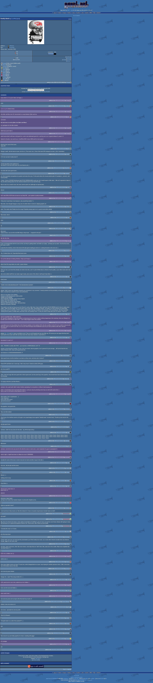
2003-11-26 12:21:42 (60, 267)
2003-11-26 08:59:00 (60, 235)
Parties (69, 12)
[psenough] (70, 287)
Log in (55, 12)
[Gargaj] (1, 63)
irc (106, 678)
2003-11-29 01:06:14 (60, 531)
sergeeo (67, 421)
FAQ (94, 12)
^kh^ (68, 486)
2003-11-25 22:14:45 (59, 141)
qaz (68, 372)
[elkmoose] (70, 223)
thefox (68, 256)
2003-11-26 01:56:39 (58, 223)
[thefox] (70, 256)
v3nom (67, 502)
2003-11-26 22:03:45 (61, 372)
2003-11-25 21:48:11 (60, 100)
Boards (78, 12)
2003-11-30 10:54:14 (61, 550)
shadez (67, 282)
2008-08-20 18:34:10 (58, 633)
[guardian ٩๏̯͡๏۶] (70, 649)
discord (102, 678)
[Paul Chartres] (70, 526)
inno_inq (67, 161)
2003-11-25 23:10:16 (58, 168)
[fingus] (70, 480)
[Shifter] (70, 206)
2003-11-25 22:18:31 (59, 154)
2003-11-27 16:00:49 (61, 446)
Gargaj (4, 63)
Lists (82, 12)
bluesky (44, 91)
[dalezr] (70, 574)
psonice (67, 250)
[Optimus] (70, 440)
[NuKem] (70, 192)
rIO (68, 446)
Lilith (68, 366)
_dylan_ (67, 106)
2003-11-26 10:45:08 (60, 240)
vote (72, 10)
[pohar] (70, 384)
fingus (68, 480)
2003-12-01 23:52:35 (60, 585)
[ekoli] (70, 212)
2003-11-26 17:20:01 (61, 337)
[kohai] (70, 235)
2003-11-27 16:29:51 (59, 451)
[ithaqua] (70, 414)
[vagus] (70, 472)
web (18, 18)
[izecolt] (70, 228)
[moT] (70, 187)
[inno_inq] (70, 161)
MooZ (4, 64)
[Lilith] (70, 366)
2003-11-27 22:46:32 (61, 486)
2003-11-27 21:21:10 (60, 472)
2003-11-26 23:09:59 (60, 384)
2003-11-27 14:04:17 (59, 440)
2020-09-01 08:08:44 (56, 649)
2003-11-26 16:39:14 (60, 322)
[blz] (70, 427)
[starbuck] (70, 173)
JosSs (4, 69)
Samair (67, 638)
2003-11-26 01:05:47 (61, 212)
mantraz (67, 409)
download (68, 57)
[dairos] (70, 531)
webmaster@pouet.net (82, 680)
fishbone (67, 508)
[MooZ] (1, 64)
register (69, 669)
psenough (67, 287)
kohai (68, 235)
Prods (59, 12)
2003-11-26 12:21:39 (60, 261)
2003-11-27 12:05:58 (61, 427)
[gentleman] (70, 633)
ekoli (68, 212)
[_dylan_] (70, 106)
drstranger (67, 537)
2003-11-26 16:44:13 (60, 330)
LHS (68, 550)
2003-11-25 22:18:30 (61, 148)
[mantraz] (70, 409)
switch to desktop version (76, 677)
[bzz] (1, 80)
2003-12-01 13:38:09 (59, 568)
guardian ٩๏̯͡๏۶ (66, 649)
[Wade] (70, 361)
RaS (68, 10)
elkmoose (67, 223)
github (90, 680)
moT (68, 187)
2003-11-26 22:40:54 (58, 378)
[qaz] (70, 372)
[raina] (1, 71)
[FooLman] (70, 403)
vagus (68, 472)
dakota (67, 618)
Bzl (68, 607)
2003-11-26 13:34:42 (61, 276)
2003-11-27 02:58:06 (59, 414)
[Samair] (70, 638)
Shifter (67, 206)
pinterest (36, 91)
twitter (31, 91)
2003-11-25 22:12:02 (61, 117)
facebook (27, 91)
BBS (90, 12)
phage (68, 629)
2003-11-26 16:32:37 (61, 314)
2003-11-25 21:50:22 (59, 106)
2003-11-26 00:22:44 (60, 206)
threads (48, 91)
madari (67, 267)
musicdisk (11, 47)
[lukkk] (1, 74)
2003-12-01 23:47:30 (61, 579)
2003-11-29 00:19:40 (56, 513)
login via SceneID (38, 667)
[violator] (70, 468)
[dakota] (70, 618)
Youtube (69, 59)
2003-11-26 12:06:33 (60, 256)
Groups (64, 12)
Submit (98, 12)
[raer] (70, 217)
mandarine (65, 678)
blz (68, 427)
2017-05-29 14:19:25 (60, 644)
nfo (70, 19)
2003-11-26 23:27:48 (60, 394)
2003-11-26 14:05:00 (59, 282)
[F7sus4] (1, 77)
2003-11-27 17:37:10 (59, 468)
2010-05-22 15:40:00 (59, 638)
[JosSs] (1, 69)
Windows (11, 45)
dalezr (68, 574)
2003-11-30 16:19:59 (60, 556)
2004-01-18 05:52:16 (60, 623)
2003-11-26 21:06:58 (61, 366)
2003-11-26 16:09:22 (58, 287)
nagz (4, 75)
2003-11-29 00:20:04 (56, 519)
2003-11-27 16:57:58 (61, 462)
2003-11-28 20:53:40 (59, 508)
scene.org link (4, 108)
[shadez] (70, 282)
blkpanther (67, 168)
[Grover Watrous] (70, 601)
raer (68, 217)
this (6, 333)
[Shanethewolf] (70, 513)
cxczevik (5, 66)
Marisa (67, 561)
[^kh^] (70, 486)
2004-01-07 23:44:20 (60, 618)
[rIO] (70, 446)
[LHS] (70, 550)
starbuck (67, 173)
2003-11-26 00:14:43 (60, 198)
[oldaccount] (70, 378)
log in (64, 669)
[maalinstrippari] (70, 355)
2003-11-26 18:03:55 (56, 355)
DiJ (68, 148)
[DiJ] (70, 148)
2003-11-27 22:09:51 (60, 480)
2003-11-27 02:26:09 (59, 409)
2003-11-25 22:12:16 (60, 133)
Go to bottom (76, 15)
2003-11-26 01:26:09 (61, 217)
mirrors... (69, 61)
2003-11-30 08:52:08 (60, 543)
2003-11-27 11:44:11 (59, 421)
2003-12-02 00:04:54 (60, 596)
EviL (4, 68)
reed (68, 276)
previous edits (35, 659)
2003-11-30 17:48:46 (60, 561)
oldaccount (66, 378)
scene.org (76, 678)
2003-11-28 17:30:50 (60, 495)
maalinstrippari (66, 355)
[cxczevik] (1, 66)
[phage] (70, 629)
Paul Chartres (66, 526)
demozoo (68, 58)
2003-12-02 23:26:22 (61, 607)
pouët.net (48, 678)
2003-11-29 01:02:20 (56, 526)
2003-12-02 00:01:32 (61, 590)
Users (73, 12)
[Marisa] (70, 561)
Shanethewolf (66, 513)
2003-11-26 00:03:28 (59, 192)
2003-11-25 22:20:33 (59, 161)
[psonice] (70, 250)
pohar (68, 384)
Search (86, 12)
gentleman (67, 633)
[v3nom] (70, 502)
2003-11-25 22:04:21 (60, 111)
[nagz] (1, 75)
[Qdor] (1, 78)
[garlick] (1, 72)
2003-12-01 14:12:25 (60, 574)
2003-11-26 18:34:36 (60, 361)
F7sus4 (4, 77)
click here (37, 658)
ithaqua (67, 414)
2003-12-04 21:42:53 (61, 612)
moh (68, 612)
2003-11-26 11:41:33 (59, 250)
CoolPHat (13, 18)
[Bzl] (70, 607)
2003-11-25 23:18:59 (59, 173)
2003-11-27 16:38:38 (59, 457)
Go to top (76, 675)
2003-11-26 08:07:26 (60, 228)
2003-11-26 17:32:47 (60, 343)
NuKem (67, 192)
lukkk (4, 74)
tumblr (40, 91)
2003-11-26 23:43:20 (58, 403)
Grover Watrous (65, 601)
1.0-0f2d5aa (54, 678)
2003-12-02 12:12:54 (55, 601)
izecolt (67, 228)
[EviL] (1, 68)
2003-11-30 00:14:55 (58, 537)
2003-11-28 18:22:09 (60, 502)
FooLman (67, 403)
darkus (67, 543)
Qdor (4, 78)
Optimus (67, 440)
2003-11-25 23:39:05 (61, 187)
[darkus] (70, 543)
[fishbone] (70, 508)
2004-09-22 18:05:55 (60, 629)
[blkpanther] (70, 168)
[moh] (70, 612)
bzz (3, 80)
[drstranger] (70, 537)
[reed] (70, 276)
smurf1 (67, 154)
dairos (68, 531)
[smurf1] (70, 154)
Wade (68, 361)
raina (4, 71)
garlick (4, 72)
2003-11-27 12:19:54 (61, 432)
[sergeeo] (70, 421)
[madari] (70, 267)
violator (67, 468)
